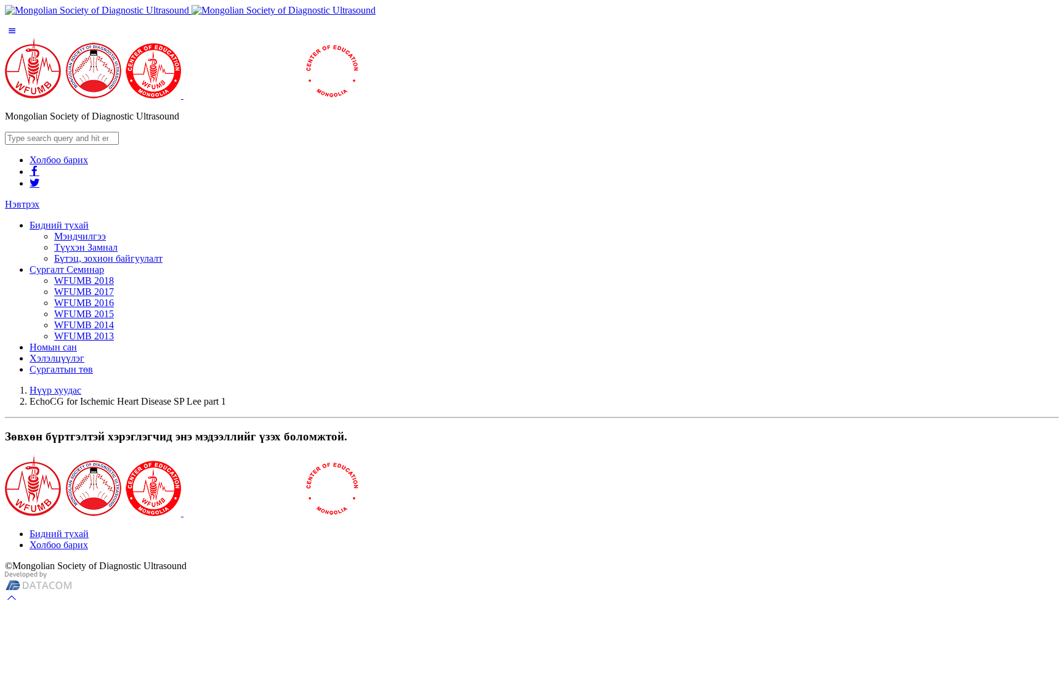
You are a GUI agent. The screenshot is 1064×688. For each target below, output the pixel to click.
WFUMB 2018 (84, 280)
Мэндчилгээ (80, 236)
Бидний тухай (59, 533)
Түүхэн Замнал (86, 247)
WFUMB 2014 (84, 325)
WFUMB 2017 (84, 291)
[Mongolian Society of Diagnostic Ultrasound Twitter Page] (34, 183)
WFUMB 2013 (84, 336)
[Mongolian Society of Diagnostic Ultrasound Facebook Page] (34, 171)
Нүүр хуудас (55, 390)
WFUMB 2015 (84, 314)
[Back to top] (11, 598)
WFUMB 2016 (84, 302)
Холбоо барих (59, 160)
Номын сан (53, 347)
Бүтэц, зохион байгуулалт (108, 258)
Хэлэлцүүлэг (57, 358)
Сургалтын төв (61, 369)
